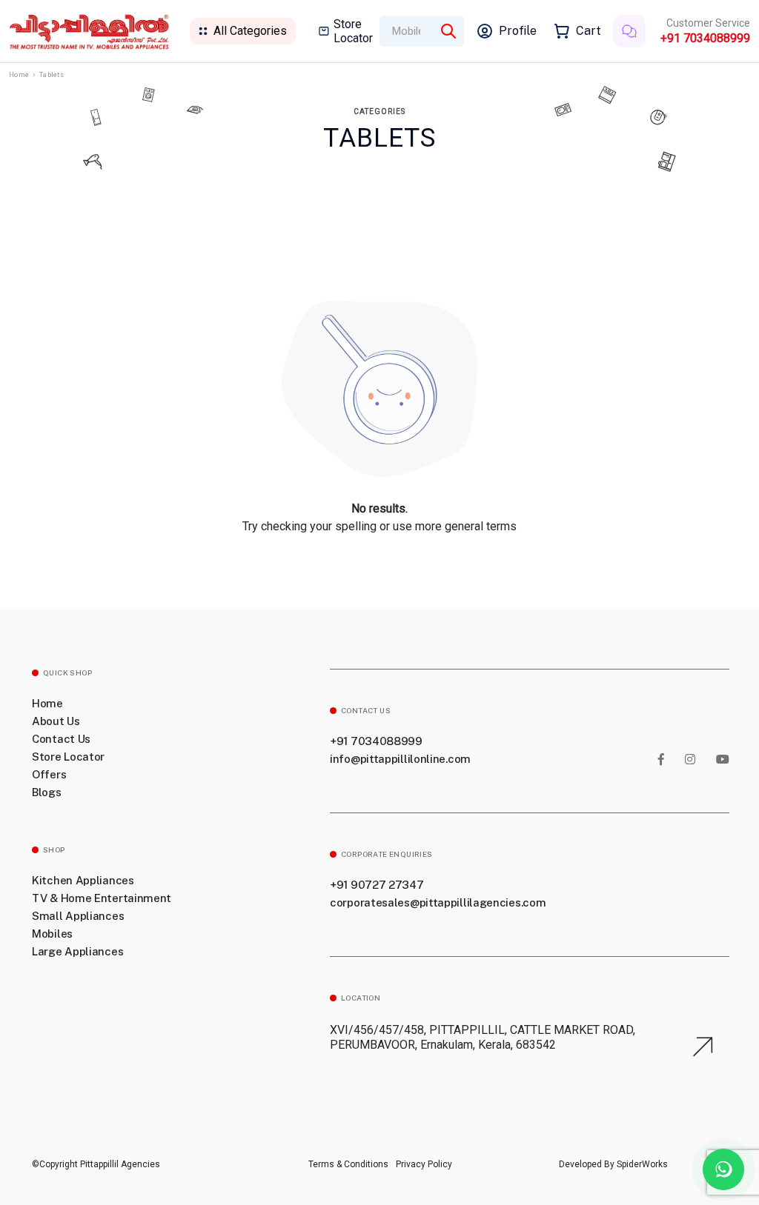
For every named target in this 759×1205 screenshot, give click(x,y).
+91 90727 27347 (377, 884)
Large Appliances (77, 951)
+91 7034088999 (705, 38)
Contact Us (61, 738)
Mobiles (52, 933)
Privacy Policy (424, 1164)
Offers (49, 774)
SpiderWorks (641, 1164)
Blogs (47, 792)
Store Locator (353, 31)
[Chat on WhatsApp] (723, 1169)
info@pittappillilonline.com (400, 758)
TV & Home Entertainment (101, 898)
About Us (56, 721)
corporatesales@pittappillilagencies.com (438, 902)
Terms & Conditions (348, 1164)
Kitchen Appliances (83, 880)
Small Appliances (78, 915)
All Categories (250, 31)
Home (19, 75)
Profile (518, 31)
